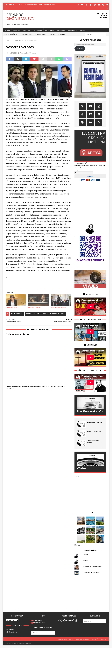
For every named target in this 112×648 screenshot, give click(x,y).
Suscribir (80, 48)
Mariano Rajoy (16, 314)
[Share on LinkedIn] (26, 59)
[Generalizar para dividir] (81, 443)
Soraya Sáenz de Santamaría (53, 314)
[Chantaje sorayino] (38, 300)
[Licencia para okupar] (81, 424)
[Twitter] (78, 5)
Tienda (82, 30)
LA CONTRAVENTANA (92, 319)
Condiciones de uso (82, 639)
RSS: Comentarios (11, 632)
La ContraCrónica (10, 34)
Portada (85, 554)
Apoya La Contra (40, 34)
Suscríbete (72, 30)
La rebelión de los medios (91, 572)
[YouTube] (82, 5)
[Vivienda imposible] (81, 433)
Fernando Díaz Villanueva (28, 53)
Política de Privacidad (65, 639)
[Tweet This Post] (18, 59)
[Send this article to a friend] (42, 59)
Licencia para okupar (94, 422)
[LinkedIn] (107, 5)
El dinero (26, 30)
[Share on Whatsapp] (59, 59)
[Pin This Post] (34, 59)
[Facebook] (91, 5)
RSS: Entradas (10, 630)
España (7, 30)
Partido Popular (32, 314)
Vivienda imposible (94, 431)
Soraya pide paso (11, 307)
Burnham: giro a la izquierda (92, 566)
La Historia (49, 30)
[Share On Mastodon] (67, 59)
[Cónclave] (90, 460)
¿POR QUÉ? (92, 345)
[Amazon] (107, 8)
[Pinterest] (103, 5)
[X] (58, 620)
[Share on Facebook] (10, 59)
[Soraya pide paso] (16, 300)
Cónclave (82, 468)
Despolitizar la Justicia (58, 307)
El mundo (16, 30)
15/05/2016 (13, 53)
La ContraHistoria (26, 34)
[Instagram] (86, 5)
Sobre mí (52, 34)
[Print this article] (51, 59)
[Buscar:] (95, 34)
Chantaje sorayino (34, 307)
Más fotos (77, 545)
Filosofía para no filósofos (90, 411)
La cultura (38, 30)
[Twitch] (95, 5)
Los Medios (61, 30)
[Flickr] (99, 5)
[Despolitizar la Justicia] (61, 300)
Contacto (61, 34)
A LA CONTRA (92, 294)
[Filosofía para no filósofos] (90, 403)
